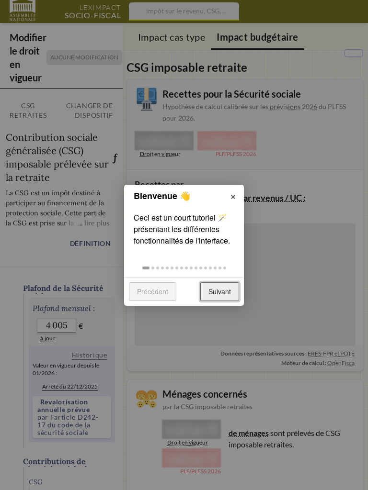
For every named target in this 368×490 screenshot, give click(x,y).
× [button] (233, 195)
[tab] (146, 268)
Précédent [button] (152, 291)
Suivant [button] (219, 291)
